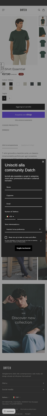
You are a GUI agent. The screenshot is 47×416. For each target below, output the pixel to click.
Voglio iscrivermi (23, 248)
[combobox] (10, 216)
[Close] (43, 161)
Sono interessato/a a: (12, 224)
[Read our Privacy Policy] (41, 241)
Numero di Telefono (11, 211)
